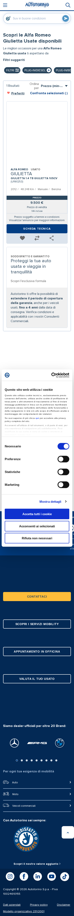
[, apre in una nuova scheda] (14, 743)
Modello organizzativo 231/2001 (23, 911)
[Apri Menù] (5, 5)
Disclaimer (63, 904)
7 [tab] (46, 760)
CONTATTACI (37, 596)
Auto (15, 782)
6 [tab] (41, 760)
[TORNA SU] (68, 832)
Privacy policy (39, 904)
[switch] (63, 459)
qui (37, 418)
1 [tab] (17, 760)
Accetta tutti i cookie (37, 514)
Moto (15, 794)
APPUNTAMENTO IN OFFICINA (37, 651)
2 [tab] (22, 760)
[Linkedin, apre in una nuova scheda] (37, 876)
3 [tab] (27, 760)
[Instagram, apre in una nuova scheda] (10, 876)
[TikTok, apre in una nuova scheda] (64, 876)
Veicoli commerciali (24, 806)
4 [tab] (32, 760)
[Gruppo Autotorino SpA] (37, 5)
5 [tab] (37, 760)
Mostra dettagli (50, 501)
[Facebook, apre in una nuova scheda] (24, 876)
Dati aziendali (12, 904)
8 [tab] (51, 760)
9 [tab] (56, 760)
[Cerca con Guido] (65, 18)
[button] (22, 238)
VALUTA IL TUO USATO (37, 678)
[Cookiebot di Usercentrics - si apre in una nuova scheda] (52, 375)
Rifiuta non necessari (37, 538)
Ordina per (34, 86)
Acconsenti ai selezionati (37, 526)
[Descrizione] (66, 48)
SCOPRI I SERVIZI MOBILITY (37, 624)
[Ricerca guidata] (67, 5)
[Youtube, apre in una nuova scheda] (51, 876)
